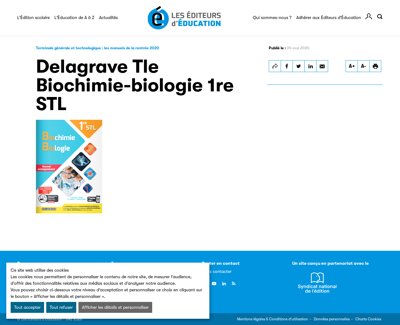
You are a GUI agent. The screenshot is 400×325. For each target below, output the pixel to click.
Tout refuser (61, 307)
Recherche (380, 16)
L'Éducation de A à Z (74, 17)
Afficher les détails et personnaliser (115, 307)
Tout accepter (27, 307)
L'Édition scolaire (33, 17)
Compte (369, 16)
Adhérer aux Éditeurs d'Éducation (328, 17)
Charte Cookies (368, 319)
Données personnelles (332, 319)
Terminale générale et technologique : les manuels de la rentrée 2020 (97, 48)
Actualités (108, 17)
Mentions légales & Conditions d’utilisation (272, 319)
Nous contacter (217, 271)
